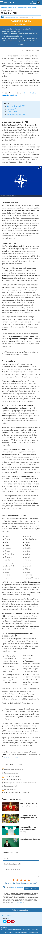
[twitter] (5, 921)
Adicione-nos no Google (32, 50)
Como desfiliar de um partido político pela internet (28, 829)
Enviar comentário (31, 888)
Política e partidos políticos (19, 7)
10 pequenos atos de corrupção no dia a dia (28, 816)
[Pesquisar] (39, 2)
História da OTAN (13, 109)
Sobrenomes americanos (12, 776)
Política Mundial (32, 7)
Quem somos (26, 929)
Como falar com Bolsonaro (30, 839)
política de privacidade (17, 887)
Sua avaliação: (10, 883)
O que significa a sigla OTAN (16, 106)
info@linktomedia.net (18, 902)
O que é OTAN (12, 111)
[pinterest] (12, 921)
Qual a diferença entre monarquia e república (28, 804)
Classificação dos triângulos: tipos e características (20, 783)
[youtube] (9, 921)
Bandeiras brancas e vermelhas (14, 770)
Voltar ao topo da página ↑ (21, 910)
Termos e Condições (8, 932)
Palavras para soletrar (11, 773)
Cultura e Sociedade (6, 7)
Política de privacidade (21, 932)
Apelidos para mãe (10, 789)
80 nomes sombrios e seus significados (16, 792)
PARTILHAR (33, 4)
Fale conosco (35, 929)
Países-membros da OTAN (16, 114)
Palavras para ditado (10, 786)
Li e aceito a (14, 887)
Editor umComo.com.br (12, 17)
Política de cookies (33, 932)
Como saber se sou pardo (12, 779)
